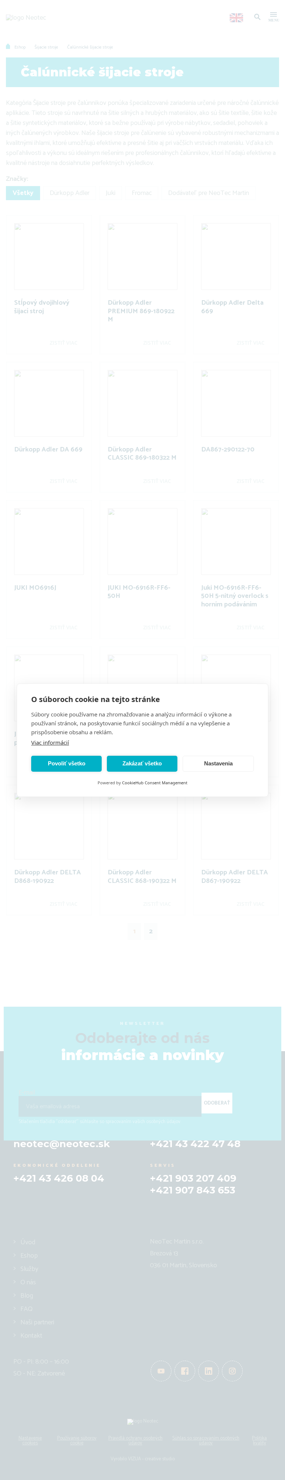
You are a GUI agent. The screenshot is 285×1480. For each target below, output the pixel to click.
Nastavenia (218, 763)
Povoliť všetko (66, 763)
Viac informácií (50, 742)
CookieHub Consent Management (154, 782)
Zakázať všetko (142, 763)
